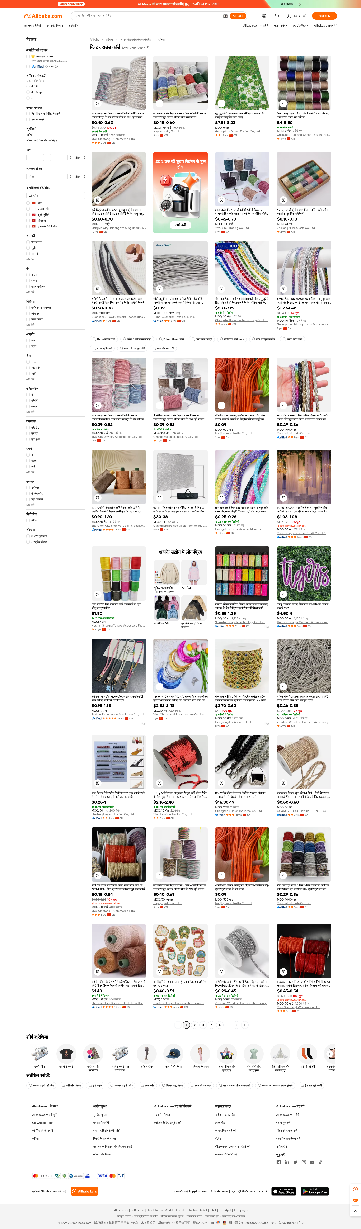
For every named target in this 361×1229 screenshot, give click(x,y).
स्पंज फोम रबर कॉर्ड (165, 348)
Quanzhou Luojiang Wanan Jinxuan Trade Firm (304, 134)
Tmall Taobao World (160, 1210)
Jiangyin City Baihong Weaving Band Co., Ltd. (119, 228)
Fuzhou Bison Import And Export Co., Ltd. (118, 714)
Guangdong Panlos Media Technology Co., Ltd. (180, 525)
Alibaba (94, 39)
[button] (225, 15)
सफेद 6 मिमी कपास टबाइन (139, 339)
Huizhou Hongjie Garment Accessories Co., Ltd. (304, 622)
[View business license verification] (218, 1223)
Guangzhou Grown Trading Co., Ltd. (238, 131)
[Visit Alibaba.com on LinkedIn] (287, 1162)
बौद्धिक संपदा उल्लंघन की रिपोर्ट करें (232, 1146)
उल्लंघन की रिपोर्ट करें (226, 1154)
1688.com (137, 1210)
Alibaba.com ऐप (221, 1191)
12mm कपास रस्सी (106, 339)
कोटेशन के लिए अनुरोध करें (167, 1122)
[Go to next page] (245, 1025)
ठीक (77, 157)
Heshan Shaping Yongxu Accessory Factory (119, 625)
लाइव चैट (220, 1122)
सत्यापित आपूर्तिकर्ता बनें (288, 1138)
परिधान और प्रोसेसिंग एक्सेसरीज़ (135, 39)
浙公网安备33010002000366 (248, 1222)
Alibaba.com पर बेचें (287, 1114)
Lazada (180, 1210)
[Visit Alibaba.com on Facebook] (278, 1162)
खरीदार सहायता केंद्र (226, 1114)
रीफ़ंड (218, 1138)
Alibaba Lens (49, 1191)
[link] (355, 1189)
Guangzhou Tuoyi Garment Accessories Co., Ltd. (119, 316)
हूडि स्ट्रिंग (97, 1085)
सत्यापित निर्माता (162, 1114)
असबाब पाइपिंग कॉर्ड (123, 1085)
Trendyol (225, 1210)
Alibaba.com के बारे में (45, 1106)
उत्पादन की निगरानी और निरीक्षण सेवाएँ (112, 1146)
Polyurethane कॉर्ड (173, 339)
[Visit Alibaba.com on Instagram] (303, 1162)
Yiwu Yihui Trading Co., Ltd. (232, 228)
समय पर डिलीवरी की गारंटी (106, 1130)
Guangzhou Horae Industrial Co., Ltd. (238, 811)
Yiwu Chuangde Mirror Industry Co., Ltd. (179, 714)
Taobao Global (198, 1210)
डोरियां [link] (161, 39)
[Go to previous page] (178, 1025)
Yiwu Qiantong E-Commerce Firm (113, 139)
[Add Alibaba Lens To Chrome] (84, 1191)
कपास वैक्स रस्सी (294, 339)
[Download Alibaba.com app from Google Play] (315, 1191)
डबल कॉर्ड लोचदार (203, 1085)
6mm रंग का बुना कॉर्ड (134, 348)
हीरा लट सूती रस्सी (313, 1085)
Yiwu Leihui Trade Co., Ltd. (294, 433)
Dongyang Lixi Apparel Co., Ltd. (235, 722)
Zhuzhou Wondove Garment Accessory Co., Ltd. (304, 722)
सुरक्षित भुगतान (100, 1114)
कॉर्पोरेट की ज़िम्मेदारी (42, 1130)
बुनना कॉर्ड (149, 1085)
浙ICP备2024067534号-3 (287, 1222)
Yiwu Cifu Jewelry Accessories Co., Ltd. (117, 436)
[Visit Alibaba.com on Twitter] (295, 1162)
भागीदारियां (281, 1146)
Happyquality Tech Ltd (167, 131)
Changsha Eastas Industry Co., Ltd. (175, 436)
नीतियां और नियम (102, 1154)
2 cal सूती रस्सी (104, 348)
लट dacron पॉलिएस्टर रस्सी (236, 1085)
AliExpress (121, 1210)
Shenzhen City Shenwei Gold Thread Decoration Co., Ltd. (119, 525)
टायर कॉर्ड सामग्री (204, 339)
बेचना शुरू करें (283, 1122)
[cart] (278, 16)
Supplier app (198, 1191)
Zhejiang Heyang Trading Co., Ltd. (113, 814)
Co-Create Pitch (42, 1122)
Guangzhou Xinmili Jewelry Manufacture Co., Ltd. (242, 529)
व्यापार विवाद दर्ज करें (225, 1130)
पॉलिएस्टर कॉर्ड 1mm (234, 339)
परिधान (109, 39)
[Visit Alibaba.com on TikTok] (320, 1162)
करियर (35, 1138)
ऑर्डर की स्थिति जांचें (286, 1130)
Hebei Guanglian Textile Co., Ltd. (174, 316)
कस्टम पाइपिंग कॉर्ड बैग (43, 1085)
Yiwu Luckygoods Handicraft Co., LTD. (301, 533)
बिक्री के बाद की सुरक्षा (104, 1138)
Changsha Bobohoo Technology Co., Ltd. (241, 320)
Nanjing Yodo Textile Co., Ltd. (233, 433)
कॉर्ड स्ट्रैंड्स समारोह (265, 339)
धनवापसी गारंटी (101, 1122)
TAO (213, 1210)
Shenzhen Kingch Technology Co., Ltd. (240, 622)
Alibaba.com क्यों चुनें (44, 1114)
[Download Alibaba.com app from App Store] (283, 1191)
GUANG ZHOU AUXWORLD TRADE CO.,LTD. (304, 811)
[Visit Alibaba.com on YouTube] (312, 1162)
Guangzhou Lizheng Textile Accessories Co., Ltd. (304, 324)
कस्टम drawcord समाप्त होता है (277, 1085)
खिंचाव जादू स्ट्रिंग (174, 1085)
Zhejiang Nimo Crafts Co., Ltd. (296, 228)
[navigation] (55, 532)
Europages (241, 1210)
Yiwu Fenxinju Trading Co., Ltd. (172, 814)
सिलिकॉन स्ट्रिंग (73, 1085)
